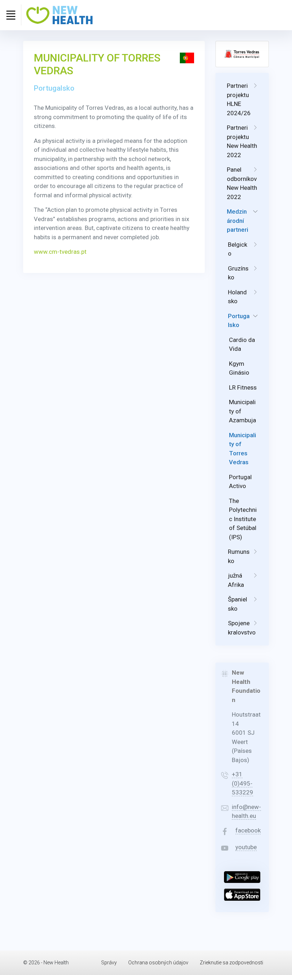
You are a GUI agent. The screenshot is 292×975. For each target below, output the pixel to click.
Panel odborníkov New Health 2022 (242, 183)
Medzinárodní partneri (237, 220)
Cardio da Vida (242, 344)
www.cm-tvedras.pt (60, 251)
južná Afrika (236, 580)
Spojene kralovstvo (242, 628)
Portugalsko (239, 320)
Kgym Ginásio (239, 368)
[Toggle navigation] (10, 15)
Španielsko (237, 604)
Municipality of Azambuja (242, 411)
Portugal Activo (240, 481)
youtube (246, 847)
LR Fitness (243, 387)
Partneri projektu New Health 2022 (242, 141)
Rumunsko (239, 556)
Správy (109, 962)
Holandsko (237, 297)
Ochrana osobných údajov (158, 962)
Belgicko (237, 249)
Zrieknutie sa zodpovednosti (231, 962)
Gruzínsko (238, 273)
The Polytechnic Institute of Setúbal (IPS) (243, 519)
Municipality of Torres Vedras (242, 449)
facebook (248, 830)
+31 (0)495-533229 (242, 783)
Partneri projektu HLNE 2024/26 (239, 99)
